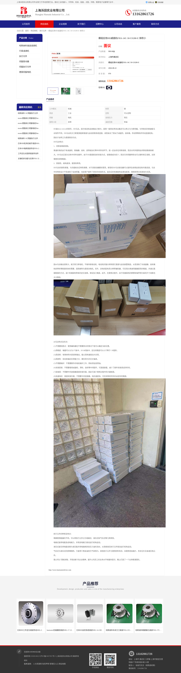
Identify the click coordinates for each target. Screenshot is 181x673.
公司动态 (118, 24)
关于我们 (81, 24)
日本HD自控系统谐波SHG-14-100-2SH (31, 630)
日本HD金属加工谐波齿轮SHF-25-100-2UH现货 (153, 630)
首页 (27, 31)
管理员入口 (54, 664)
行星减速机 (24, 51)
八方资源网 (37, 664)
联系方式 (155, 24)
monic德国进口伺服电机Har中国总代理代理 (29, 123)
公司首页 (26, 24)
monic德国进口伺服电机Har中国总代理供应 (29, 133)
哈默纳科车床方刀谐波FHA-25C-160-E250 (62, 630)
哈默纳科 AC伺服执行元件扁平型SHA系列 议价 (29, 113)
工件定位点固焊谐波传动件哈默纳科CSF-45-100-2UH (29, 153)
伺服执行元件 (25, 67)
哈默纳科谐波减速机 (28, 46)
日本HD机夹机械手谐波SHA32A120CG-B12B (29, 143)
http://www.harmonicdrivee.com (60, 570)
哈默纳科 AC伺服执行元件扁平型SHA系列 (29, 138)
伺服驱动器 (24, 61)
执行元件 (43, 31)
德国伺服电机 (25, 72)
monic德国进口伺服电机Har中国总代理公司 (29, 128)
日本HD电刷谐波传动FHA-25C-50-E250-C (29, 148)
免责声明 (45, 664)
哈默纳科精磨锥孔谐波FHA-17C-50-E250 (91, 630)
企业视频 (63, 24)
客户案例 (137, 24)
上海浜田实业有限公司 (64, 656)
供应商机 (44, 24)
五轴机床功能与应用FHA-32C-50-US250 (29, 158)
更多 (39, 107)
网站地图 (62, 664)
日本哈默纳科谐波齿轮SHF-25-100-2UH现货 (122, 630)
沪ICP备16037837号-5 (48, 656)
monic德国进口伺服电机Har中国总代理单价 (29, 118)
